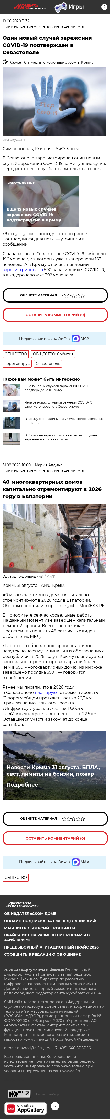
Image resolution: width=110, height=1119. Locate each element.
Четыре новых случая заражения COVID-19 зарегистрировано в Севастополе (58, 404)
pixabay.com (14, 139)
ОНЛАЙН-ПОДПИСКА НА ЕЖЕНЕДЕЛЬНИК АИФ (50, 921)
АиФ (51, 576)
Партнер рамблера (48, 1094)
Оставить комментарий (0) (55, 314)
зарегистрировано (23, 269)
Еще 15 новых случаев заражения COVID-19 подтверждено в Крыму (58, 388)
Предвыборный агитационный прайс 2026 (51, 947)
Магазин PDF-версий (26, 928)
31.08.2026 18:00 (17, 465)
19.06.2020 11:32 (16, 21)
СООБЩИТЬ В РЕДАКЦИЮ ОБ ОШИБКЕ (42, 954)
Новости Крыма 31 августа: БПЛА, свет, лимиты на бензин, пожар (53, 770)
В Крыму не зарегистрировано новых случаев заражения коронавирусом (61, 437)
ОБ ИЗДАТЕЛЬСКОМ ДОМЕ (30, 913)
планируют (47, 692)
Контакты (64, 928)
